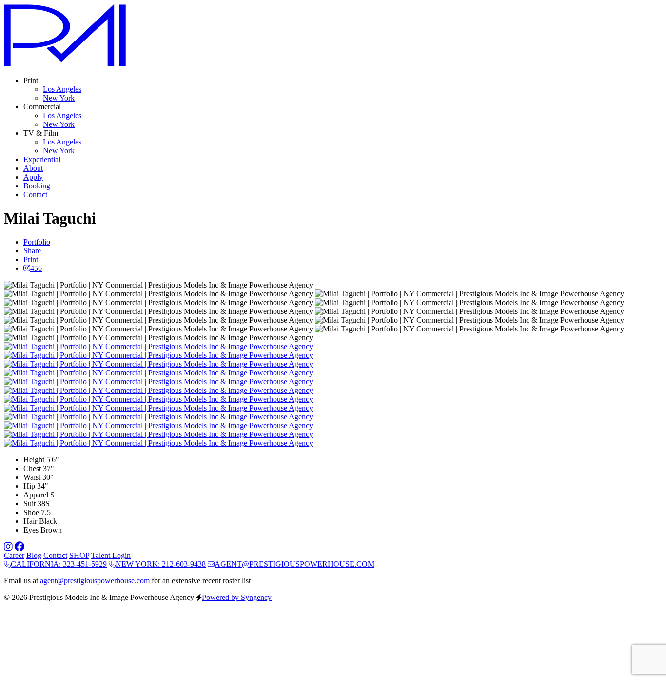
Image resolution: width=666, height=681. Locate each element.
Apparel (35, 495)
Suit (29, 503)
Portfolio (36, 242)
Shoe (31, 512)
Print (30, 259)
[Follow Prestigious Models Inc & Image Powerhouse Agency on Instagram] (9, 546)
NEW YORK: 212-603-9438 (161, 564)
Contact (55, 555)
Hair (30, 521)
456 (36, 268)
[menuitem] (62, 89)
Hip (29, 486)
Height (33, 459)
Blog (33, 555)
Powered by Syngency (237, 597)
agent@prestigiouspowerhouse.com (95, 581)
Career (14, 555)
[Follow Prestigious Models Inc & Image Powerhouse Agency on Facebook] (19, 546)
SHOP (79, 555)
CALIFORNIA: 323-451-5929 (59, 564)
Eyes (31, 530)
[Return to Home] (65, 64)
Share (32, 251)
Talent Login (111, 555)
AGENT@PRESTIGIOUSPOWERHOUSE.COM (294, 564)
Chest (32, 468)
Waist (31, 477)
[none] (30, 80)
